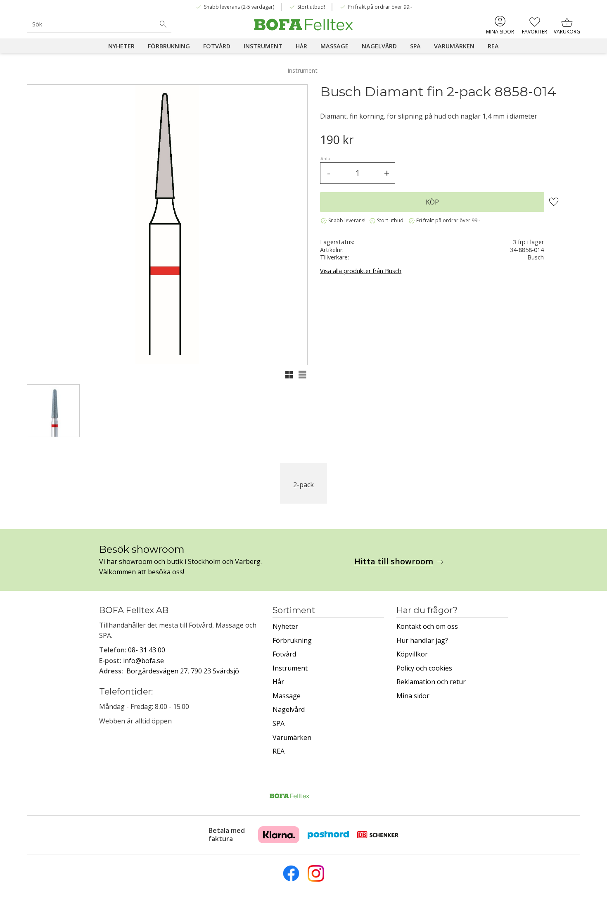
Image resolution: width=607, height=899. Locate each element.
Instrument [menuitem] (263, 46)
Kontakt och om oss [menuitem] (427, 626)
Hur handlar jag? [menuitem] (422, 640)
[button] (534, 24)
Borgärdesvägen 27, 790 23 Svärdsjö (182, 670)
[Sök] (163, 24)
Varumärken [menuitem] (454, 46)
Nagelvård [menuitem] (379, 46)
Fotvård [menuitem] (216, 46)
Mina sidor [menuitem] (500, 31)
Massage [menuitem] (334, 46)
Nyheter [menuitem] (121, 46)
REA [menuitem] (493, 46)
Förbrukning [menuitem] (169, 46)
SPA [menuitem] (415, 46)
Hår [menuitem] (301, 46)
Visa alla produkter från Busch (360, 271)
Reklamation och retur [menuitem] (431, 681)
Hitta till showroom (393, 561)
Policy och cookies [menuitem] (424, 668)
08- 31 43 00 (146, 649)
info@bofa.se (143, 660)
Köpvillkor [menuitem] (412, 654)
